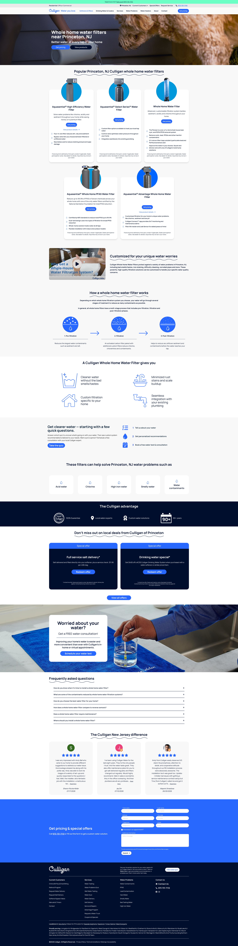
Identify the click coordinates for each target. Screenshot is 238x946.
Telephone (125, 822)
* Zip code (160, 815)
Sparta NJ (101, 924)
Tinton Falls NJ (110, 924)
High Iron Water (125, 906)
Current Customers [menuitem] (139, 6)
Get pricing (183, 11)
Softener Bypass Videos (57, 899)
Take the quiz (56, 445)
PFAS (122, 887)
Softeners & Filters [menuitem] (86, 11)
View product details (70, 130)
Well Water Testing (91, 891)
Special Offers (155, 6)
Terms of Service (161, 849)
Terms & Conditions (93, 942)
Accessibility (111, 942)
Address (124, 815)
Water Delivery (89, 899)
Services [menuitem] (120, 11)
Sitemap (103, 942)
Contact (164, 11)
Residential (53, 6)
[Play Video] (77, 264)
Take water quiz (172, 870)
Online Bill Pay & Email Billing (58, 884)
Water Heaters (145, 11)
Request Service (167, 6)
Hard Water (124, 895)
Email (159, 822)
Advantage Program (91, 910)
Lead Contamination (127, 891)
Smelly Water (124, 899)
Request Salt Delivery (56, 895)
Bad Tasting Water (126, 902)
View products (81, 47)
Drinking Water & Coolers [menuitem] (105, 11)
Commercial (67, 6)
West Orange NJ (121, 924)
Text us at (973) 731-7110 (124, 2)
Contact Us (163, 884)
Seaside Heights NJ (90, 924)
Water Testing (89, 884)
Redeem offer (83, 571)
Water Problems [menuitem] (132, 11)
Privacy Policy (151, 849)
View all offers (119, 597)
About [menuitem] (156, 11)
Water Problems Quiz (92, 887)
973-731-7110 (182, 6)
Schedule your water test (78, 653)
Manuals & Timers (55, 902)
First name (125, 808)
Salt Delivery (89, 902)
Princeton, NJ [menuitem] (126, 6)
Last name (160, 808)
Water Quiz (88, 895)
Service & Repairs (90, 906)
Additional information (128, 833)
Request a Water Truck (92, 913)
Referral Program (55, 887)
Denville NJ (62, 924)
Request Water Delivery (57, 891)
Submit (125, 853)
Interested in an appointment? (133, 830)
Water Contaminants (127, 884)
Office (60, 6)
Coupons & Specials (91, 917)
